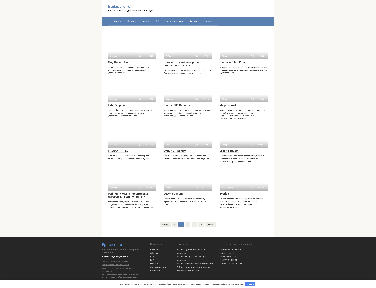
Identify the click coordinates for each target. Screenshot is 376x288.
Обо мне (193, 21)
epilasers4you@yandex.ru (115, 256)
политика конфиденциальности (115, 265)
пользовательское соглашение (115, 261)
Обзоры (131, 21)
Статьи (145, 21)
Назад (165, 224)
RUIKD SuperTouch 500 (230, 249)
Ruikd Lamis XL (227, 253)
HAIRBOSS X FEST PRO (231, 264)
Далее (210, 224)
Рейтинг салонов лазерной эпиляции (195, 264)
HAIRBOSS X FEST (228, 260)
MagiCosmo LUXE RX (230, 256)
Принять (250, 284)
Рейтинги (116, 21)
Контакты (209, 21)
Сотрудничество (174, 21)
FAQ (157, 21)
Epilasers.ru (119, 6)
